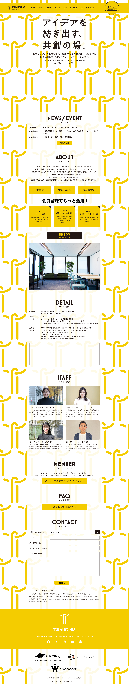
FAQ (81, 8)
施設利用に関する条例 (53, 678)
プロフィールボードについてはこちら (64, 481)
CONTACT (90, 8)
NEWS (33, 8)
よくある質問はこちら (64, 507)
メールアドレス (35, 543)
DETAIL (57, 8)
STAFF (65, 8)
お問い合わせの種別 (36, 532)
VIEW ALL (64, 143)
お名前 (31, 537)
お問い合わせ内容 (36, 553)
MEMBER (73, 8)
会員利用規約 (78, 678)
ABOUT (49, 8)
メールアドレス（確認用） (39, 548)
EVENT (40, 8)
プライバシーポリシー (67, 678)
